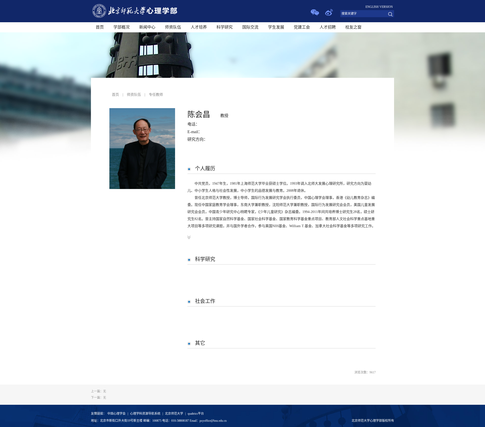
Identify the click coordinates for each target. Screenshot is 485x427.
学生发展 (276, 27)
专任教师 (156, 95)
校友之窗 (353, 27)
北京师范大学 (174, 413)
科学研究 (224, 27)
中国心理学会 (116, 413)
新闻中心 (147, 27)
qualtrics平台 (196, 413)
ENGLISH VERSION (379, 7)
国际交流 (250, 27)
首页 (100, 27)
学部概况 (121, 27)
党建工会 (302, 27)
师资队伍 (173, 27)
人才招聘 (328, 27)
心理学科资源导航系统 (145, 413)
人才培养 (199, 27)
